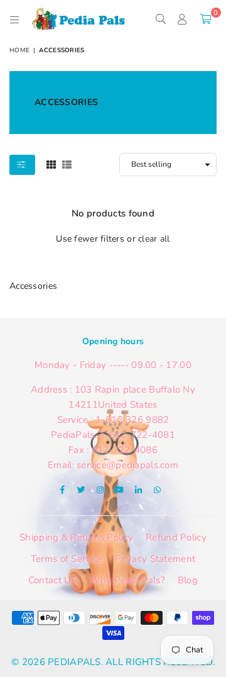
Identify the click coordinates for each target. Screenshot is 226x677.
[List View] (66, 163)
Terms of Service (66, 558)
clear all (154, 239)
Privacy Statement (155, 558)
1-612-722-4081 (137, 434)
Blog (188, 580)
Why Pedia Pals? (127, 580)
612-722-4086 (125, 450)
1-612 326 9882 (132, 419)
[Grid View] (51, 163)
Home (19, 50)
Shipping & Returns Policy (76, 537)
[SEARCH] (160, 18)
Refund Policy (176, 537)
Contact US (52, 580)
